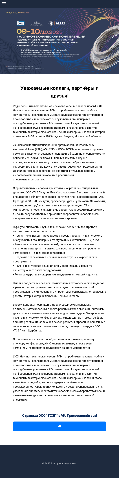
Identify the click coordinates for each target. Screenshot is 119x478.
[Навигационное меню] (4, 3)
